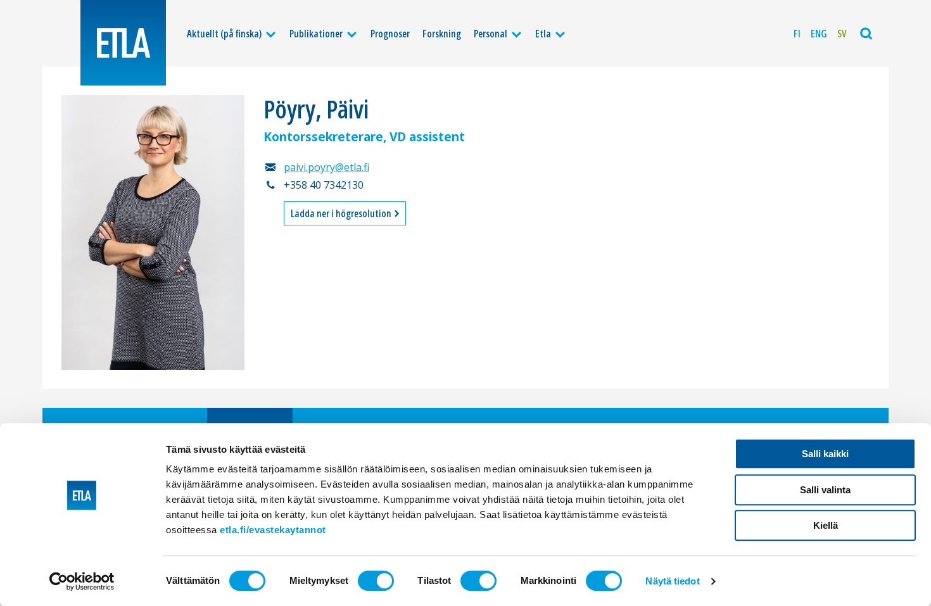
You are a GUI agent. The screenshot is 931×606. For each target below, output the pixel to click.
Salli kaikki (825, 453)
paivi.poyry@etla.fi (326, 167)
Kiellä (825, 525)
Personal (490, 34)
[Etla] (123, 42)
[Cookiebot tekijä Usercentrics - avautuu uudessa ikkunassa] (82, 581)
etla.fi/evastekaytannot (273, 529)
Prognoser (390, 34)
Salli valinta (825, 489)
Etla (543, 34)
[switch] (376, 581)
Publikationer (316, 34)
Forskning (441, 34)
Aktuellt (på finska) (224, 34)
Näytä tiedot (672, 581)
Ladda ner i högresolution (342, 213)
